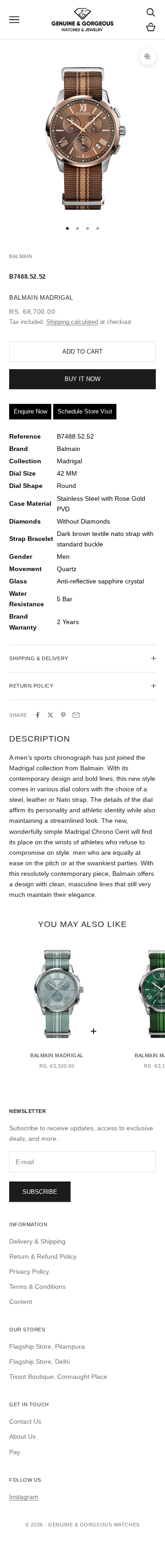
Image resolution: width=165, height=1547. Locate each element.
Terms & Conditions (37, 1286)
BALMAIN (21, 256)
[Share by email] (76, 715)
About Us (22, 1436)
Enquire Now (30, 411)
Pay (14, 1452)
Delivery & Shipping (37, 1241)
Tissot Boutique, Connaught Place (58, 1376)
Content (20, 1301)
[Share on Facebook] (37, 715)
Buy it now (82, 379)
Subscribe (39, 1191)
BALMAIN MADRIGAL (56, 1055)
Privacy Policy (29, 1271)
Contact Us (25, 1421)
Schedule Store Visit (85, 411)
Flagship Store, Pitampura (47, 1346)
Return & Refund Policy (43, 1256)
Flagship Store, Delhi (39, 1361)
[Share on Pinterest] (63, 715)
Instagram (23, 1496)
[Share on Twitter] (50, 715)
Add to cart (82, 351)
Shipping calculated (72, 321)
